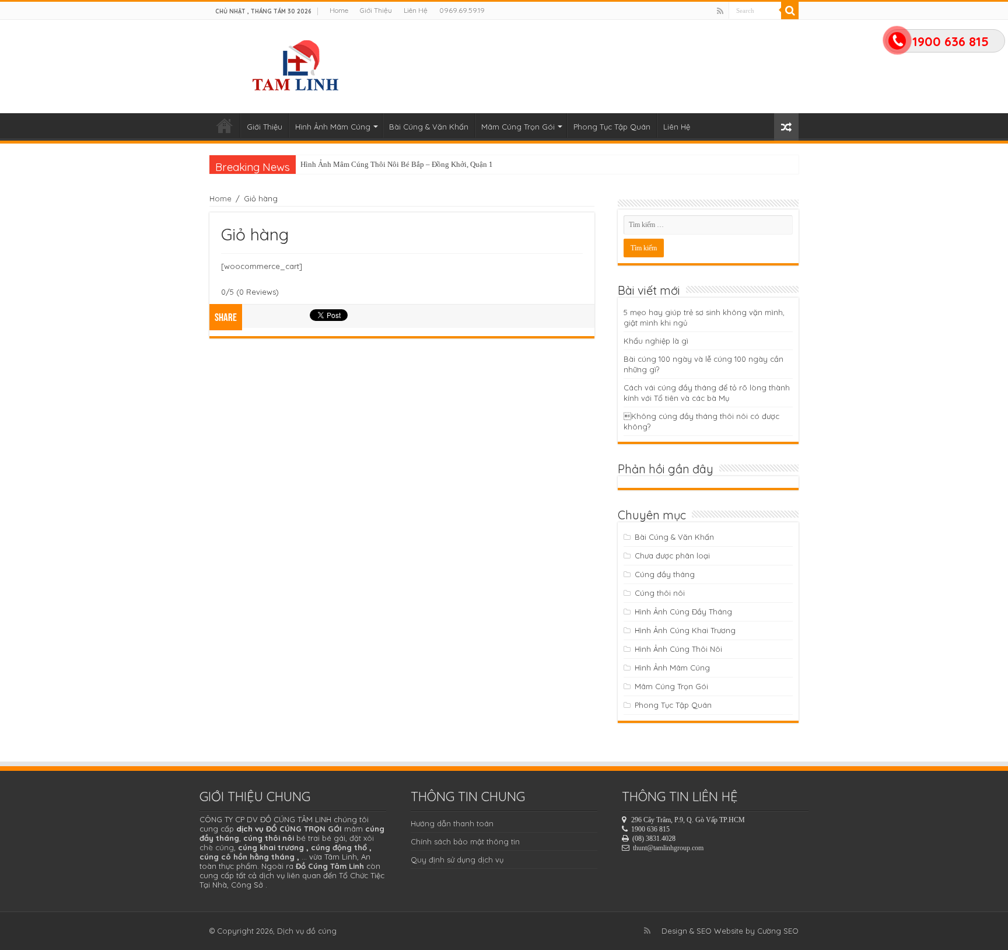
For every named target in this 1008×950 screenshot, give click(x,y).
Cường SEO (778, 930)
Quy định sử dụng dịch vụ (457, 859)
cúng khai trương (271, 847)
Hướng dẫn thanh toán (452, 823)
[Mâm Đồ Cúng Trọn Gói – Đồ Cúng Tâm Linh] (297, 63)
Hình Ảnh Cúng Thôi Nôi (678, 649)
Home (339, 10)
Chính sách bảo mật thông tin (465, 841)
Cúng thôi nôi (660, 593)
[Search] (790, 10)
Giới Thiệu (376, 10)
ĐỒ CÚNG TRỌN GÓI (304, 828)
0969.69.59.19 (462, 10)
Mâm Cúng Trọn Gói (518, 126)
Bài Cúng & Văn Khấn (428, 126)
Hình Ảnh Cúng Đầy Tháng (683, 611)
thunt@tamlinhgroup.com (668, 847)
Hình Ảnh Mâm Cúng (332, 126)
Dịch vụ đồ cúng (307, 930)
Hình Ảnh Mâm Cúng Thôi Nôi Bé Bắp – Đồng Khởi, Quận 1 (396, 164)
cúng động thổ (339, 847)
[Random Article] (786, 127)
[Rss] (720, 11)
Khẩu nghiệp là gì (656, 340)
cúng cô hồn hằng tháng (247, 856)
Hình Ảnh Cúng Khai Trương (685, 630)
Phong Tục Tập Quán (611, 126)
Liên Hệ (416, 10)
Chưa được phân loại (672, 555)
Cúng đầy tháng (665, 574)
